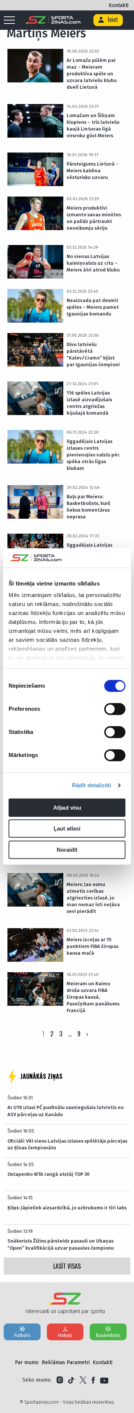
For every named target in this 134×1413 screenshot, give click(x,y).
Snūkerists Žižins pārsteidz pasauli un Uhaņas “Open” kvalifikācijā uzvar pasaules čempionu (60, 1244)
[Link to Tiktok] (71, 1380)
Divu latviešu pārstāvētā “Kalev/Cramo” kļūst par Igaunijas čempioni (93, 354)
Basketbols (108, 1335)
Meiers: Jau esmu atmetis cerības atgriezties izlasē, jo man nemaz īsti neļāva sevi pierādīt (93, 898)
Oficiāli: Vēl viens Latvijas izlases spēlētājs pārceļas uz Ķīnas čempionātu (67, 1144)
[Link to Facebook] (93, 1380)
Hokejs (65, 1335)
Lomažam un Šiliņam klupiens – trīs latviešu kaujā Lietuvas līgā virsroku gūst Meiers (93, 125)
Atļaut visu (67, 807)
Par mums (27, 1362)
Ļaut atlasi (67, 829)
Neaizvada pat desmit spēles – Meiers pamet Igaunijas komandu (93, 307)
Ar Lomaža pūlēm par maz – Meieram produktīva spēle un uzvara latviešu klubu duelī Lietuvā (92, 73)
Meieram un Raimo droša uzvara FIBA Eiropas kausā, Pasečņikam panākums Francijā (93, 997)
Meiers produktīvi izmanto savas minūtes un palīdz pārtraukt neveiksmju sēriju (94, 218)
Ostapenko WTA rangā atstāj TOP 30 (48, 1174)
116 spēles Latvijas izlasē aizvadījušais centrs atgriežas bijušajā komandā (89, 403)
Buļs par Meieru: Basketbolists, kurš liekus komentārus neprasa (88, 506)
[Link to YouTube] (104, 1380)
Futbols (22, 1335)
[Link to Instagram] (60, 1380)
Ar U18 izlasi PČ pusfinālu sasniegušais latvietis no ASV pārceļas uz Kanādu (65, 1111)
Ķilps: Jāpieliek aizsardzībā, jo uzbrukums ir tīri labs (67, 1208)
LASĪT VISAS (67, 1266)
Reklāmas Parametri (66, 1362)
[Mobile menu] (11, 20)
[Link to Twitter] (83, 1380)
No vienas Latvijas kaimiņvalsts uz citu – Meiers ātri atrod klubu (93, 263)
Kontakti (118, 5)
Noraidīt (67, 850)
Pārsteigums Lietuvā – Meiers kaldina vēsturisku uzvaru (93, 170)
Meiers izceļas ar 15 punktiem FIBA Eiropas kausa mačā (92, 946)
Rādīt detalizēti (91, 785)
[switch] (114, 709)
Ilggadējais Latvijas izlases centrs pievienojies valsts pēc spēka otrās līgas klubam (93, 455)
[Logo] (53, 20)
